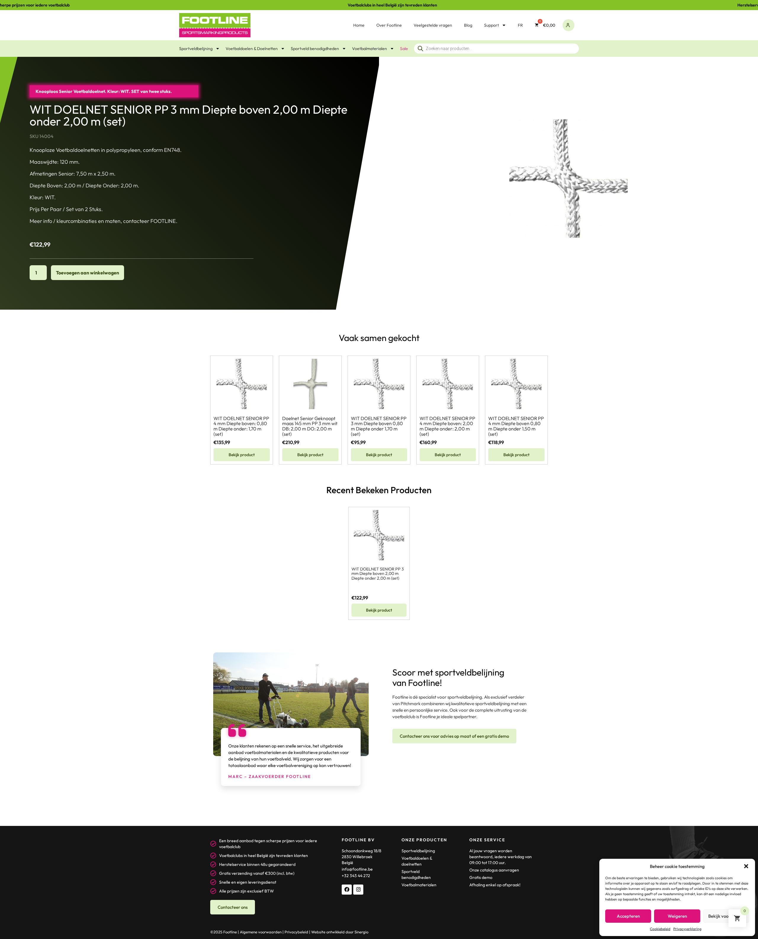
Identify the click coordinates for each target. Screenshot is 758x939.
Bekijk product (242, 454)
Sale (404, 48)
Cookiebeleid (660, 929)
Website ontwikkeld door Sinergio (339, 932)
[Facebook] (347, 890)
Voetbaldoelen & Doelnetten (252, 48)
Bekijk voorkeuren (726, 916)
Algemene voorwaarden (261, 932)
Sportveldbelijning (196, 48)
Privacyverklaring (687, 929)
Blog (468, 25)
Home (358, 25)
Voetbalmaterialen (369, 48)
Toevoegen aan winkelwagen (87, 273)
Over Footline (389, 25)
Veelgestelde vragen (433, 25)
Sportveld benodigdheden (315, 48)
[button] (746, 866)
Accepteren (628, 916)
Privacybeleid (296, 932)
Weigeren (677, 916)
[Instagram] (358, 890)
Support (491, 25)
